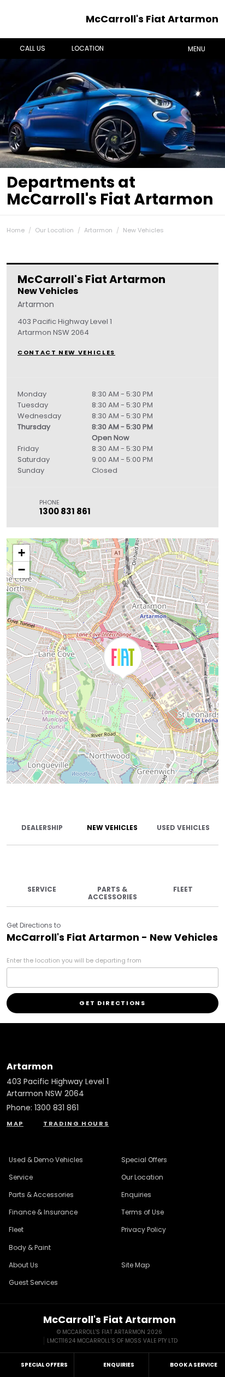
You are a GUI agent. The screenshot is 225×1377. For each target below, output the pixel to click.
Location (88, 48)
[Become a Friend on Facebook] (142, 1034)
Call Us (32, 48)
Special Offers (144, 1159)
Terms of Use (142, 1212)
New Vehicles (143, 230)
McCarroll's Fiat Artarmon (152, 19)
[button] (123, 659)
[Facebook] (4, 227)
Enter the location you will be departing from (74, 960)
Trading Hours (76, 1123)
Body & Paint (30, 1247)
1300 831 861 (65, 511)
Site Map (135, 1265)
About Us (23, 1265)
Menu (196, 48)
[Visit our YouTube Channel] (112, 1034)
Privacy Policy (143, 1229)
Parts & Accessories (112, 893)
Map (15, 1123)
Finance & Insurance (43, 1212)
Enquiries (136, 1194)
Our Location (54, 230)
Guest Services (33, 1282)
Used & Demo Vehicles (46, 1159)
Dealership (42, 827)
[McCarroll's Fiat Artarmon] (19, 19)
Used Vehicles (183, 827)
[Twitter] (15, 227)
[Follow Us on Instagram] (83, 1034)
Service (41, 889)
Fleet (183, 889)
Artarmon (98, 230)
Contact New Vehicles (66, 352)
